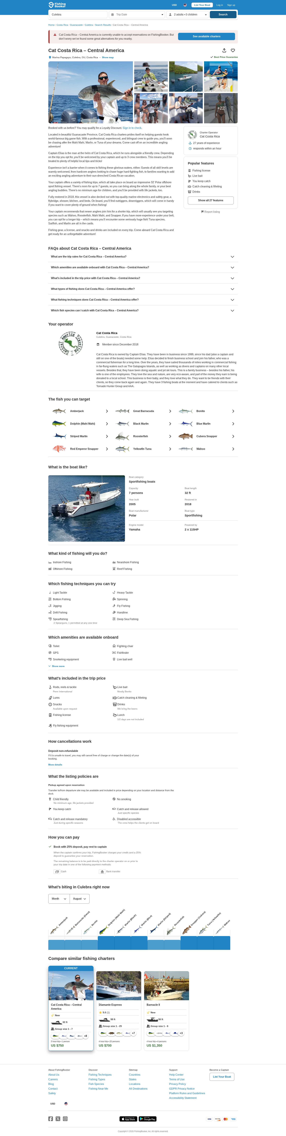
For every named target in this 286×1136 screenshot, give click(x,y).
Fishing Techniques (100, 1074)
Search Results (103, 25)
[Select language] (185, 5)
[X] (58, 1119)
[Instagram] (65, 1119)
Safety (52, 1093)
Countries (134, 1074)
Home (51, 25)
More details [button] (55, 764)
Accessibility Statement (182, 1098)
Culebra (89, 25)
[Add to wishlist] (233, 50)
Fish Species (96, 1084)
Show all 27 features (210, 200)
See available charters (206, 36)
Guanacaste (76, 25)
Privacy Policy (177, 1084)
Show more (58, 666)
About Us (53, 1074)
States (132, 1079)
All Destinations (138, 1088)
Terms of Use (177, 1079)
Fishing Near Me (98, 1088)
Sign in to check (132, 127)
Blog (51, 1084)
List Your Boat (202, 5)
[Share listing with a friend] (224, 50)
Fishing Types (97, 1079)
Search (223, 14)
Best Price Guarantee (226, 57)
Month (55, 898)
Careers (53, 1079)
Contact (52, 1088)
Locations (134, 1084)
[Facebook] (50, 1119)
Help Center (176, 1074)
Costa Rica (62, 25)
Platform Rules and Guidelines (187, 1093)
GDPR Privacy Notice (182, 1088)
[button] (111, 128)
